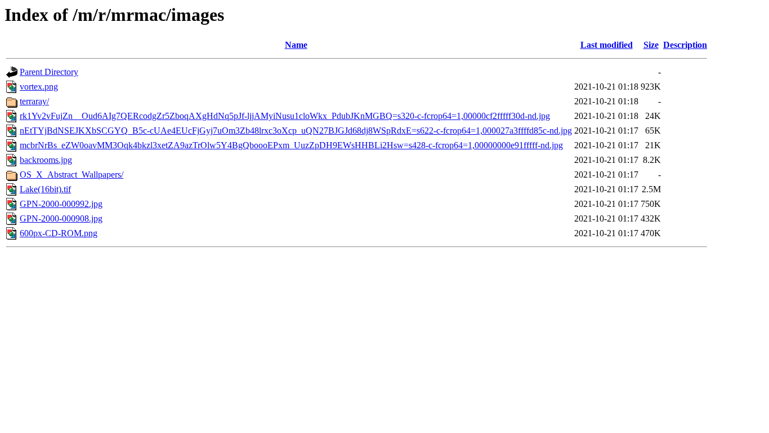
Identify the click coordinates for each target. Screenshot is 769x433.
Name (296, 45)
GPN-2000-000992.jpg (61, 204)
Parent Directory (49, 72)
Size (651, 45)
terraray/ (34, 101)
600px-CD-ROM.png (58, 233)
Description (685, 45)
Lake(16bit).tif (45, 189)
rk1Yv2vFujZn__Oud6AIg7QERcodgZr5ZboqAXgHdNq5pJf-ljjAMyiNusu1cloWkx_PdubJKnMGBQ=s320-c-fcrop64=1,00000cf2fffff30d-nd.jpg (285, 116)
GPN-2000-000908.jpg (61, 218)
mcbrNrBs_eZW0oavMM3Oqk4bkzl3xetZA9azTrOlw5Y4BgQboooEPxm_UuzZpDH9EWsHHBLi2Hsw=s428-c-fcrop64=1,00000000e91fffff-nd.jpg (291, 145)
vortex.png (39, 86)
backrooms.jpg (46, 160)
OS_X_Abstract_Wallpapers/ (71, 174)
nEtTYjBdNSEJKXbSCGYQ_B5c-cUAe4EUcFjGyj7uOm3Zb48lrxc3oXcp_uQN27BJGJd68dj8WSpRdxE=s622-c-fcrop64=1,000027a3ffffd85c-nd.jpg (296, 130)
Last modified (606, 45)
